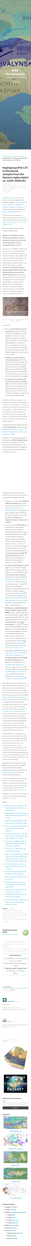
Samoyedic (15, 1238)
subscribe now (22, 790)
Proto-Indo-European (8, 189)
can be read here (12, 798)
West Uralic (19, 1233)
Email (4, 1101)
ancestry (11, 908)
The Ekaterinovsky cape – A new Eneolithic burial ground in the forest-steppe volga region (15, 431)
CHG (20, 910)
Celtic (13, 1217)
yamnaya (5, 921)
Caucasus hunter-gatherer (10, 910)
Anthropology (7, 185)
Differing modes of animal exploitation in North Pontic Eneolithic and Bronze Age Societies (16, 815)
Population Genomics (21, 187)
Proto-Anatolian (19, 643)
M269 (19, 915)
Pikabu (17, 321)
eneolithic (5, 913)
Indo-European (15, 156)
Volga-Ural (17, 919)
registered (21, 958)
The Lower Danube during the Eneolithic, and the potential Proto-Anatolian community (16, 828)
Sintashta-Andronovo (19, 678)
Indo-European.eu (15, 72)
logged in (11, 961)
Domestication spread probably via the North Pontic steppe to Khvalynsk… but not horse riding (16, 808)
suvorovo (11, 919)
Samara (5, 919)
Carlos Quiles (7, 184)
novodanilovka (12, 917)
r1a (19, 917)
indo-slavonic (13, 913)
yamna (24, 919)
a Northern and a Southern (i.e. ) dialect (16, 579)
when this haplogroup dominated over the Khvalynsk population (16, 508)
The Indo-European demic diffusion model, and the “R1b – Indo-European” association (16, 866)
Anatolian (14, 1207)
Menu (16, 82)
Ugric (14, 1236)
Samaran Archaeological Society (12, 212)
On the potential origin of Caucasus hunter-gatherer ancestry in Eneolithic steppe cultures (16, 884)
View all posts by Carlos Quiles (10, 934)
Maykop (5, 917)
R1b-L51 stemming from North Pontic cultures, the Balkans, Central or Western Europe (16, 600)
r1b (21, 917)
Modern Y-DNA (15, 1165)
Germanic (15, 1220)
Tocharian (14, 1210)
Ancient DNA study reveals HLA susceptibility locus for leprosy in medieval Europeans (16, 950)
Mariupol (24, 915)
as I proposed (14, 572)
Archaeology (15, 185)
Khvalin (5, 915)
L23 (16, 915)
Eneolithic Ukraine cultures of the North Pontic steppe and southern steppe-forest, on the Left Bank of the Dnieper (16, 836)
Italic (14, 1215)
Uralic (14, 1230)
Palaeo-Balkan (15, 1225)
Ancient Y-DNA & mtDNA (15, 1149)
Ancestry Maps (15, 1181)
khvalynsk (11, 915)
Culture (21, 185)
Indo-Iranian (13, 1228)
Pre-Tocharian (19, 593)
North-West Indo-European (18, 1212)
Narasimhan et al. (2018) (9, 772)
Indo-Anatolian (22, 156)
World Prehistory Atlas (15, 1131)
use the (20, 971)
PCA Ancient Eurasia (15, 1198)
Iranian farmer (22, 913)
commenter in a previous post (12, 198)
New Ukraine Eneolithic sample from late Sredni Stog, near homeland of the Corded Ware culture (16, 902)
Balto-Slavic (15, 1223)
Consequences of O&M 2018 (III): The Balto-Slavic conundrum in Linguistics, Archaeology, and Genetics (16, 843)
